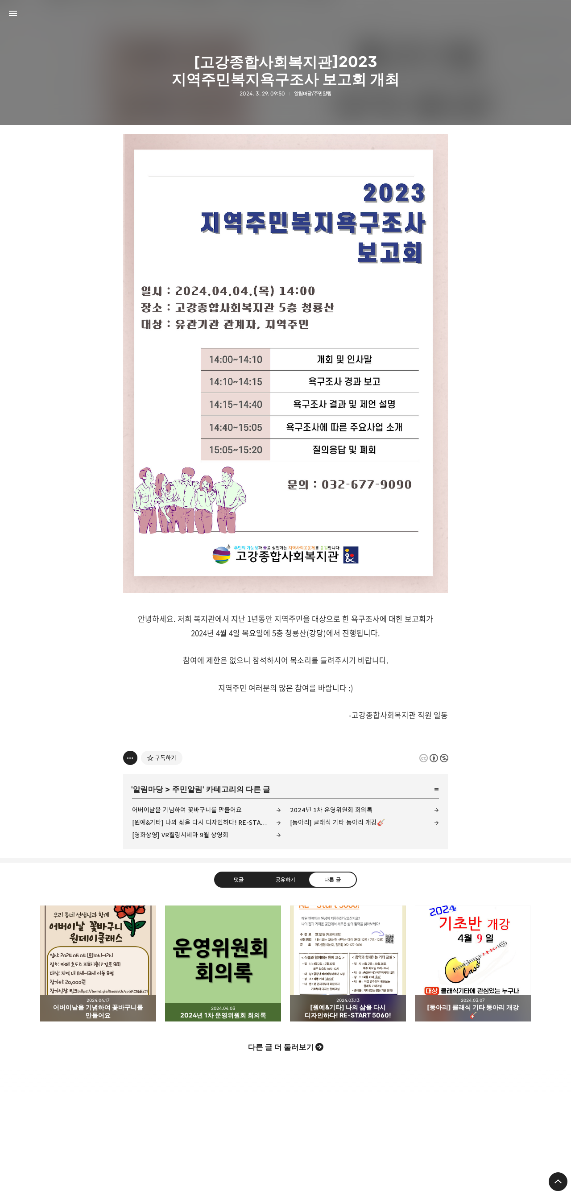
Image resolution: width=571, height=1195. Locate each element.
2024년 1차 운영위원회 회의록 (331, 810)
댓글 (239, 879)
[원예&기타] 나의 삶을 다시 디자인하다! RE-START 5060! (206, 822)
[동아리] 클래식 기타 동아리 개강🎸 (337, 822)
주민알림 (187, 789)
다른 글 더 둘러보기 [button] (281, 1046)
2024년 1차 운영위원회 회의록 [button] (223, 963)
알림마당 (148, 789)
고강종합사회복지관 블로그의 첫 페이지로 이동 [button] (285, 13)
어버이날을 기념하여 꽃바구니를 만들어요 (187, 810)
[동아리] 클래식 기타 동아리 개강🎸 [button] (473, 963)
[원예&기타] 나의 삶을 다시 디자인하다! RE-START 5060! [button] (348, 963)
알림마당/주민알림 (312, 93)
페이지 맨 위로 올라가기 (558, 1181)
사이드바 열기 (13, 13)
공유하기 (285, 879)
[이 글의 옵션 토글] (130, 758)
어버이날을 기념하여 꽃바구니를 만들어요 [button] (98, 963)
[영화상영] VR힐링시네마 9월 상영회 (180, 835)
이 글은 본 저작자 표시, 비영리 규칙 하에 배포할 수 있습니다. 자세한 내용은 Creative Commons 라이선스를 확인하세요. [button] (433, 758)
